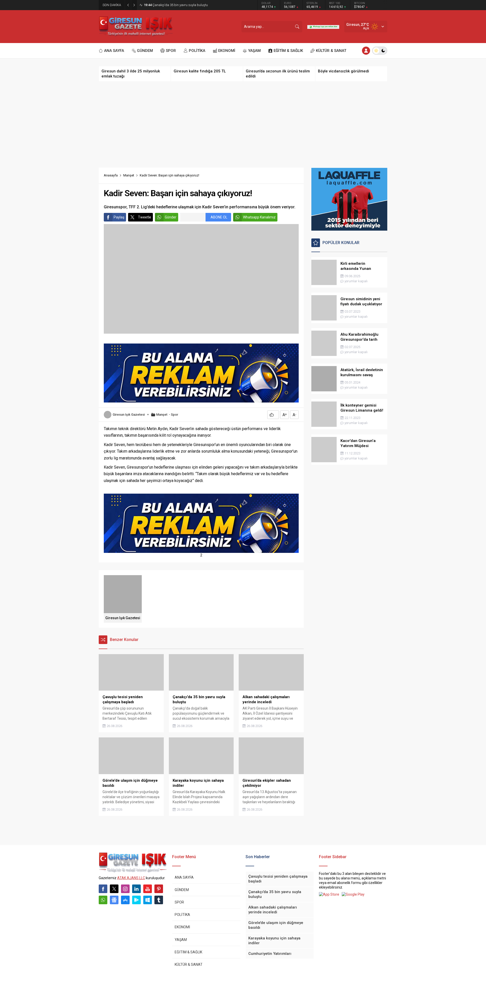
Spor (174, 414)
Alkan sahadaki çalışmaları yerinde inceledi (179, 5)
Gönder (170, 217)
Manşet (128, 175)
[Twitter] (114, 888)
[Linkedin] (136, 888)
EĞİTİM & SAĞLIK (188, 952)
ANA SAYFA (184, 877)
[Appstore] (125, 900)
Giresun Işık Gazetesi (129, 414)
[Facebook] (103, 888)
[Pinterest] (158, 888)
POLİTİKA (182, 915)
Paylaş (119, 217)
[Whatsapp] (103, 900)
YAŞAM (181, 940)
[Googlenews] (114, 900)
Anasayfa (111, 175)
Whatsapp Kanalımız (259, 217)
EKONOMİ (182, 927)
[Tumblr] (158, 900)
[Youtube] (147, 888)
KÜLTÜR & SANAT (188, 964)
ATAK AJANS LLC (131, 878)
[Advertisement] (243, 124)
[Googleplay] (136, 900)
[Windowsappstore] (147, 900)
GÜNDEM (182, 890)
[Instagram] (125, 888)
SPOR (179, 902)
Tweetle (144, 217)
